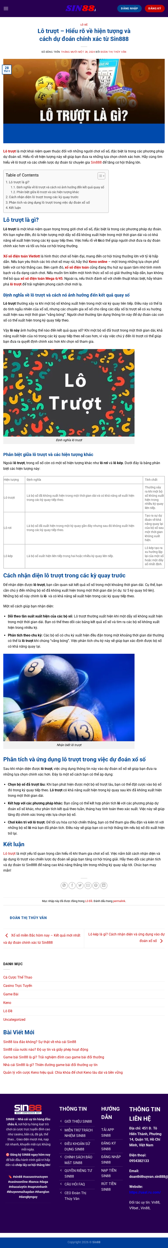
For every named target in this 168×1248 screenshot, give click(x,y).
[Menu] (6, 8)
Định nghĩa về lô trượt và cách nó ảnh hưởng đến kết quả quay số (60, 187)
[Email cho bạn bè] (88, 885)
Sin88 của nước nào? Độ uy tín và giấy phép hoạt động (45, 1049)
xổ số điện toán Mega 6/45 (42, 278)
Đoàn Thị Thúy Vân (113, 52)
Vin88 (145, 1208)
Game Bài (10, 994)
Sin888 (96, 162)
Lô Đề (84, 24)
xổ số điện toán (77, 267)
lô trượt (15, 284)
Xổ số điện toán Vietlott (21, 256)
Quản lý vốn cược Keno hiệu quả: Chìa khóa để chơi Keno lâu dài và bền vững (63, 1072)
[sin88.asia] (84, 8)
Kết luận (15, 208)
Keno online (98, 262)
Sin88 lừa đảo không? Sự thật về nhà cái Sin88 (39, 1042)
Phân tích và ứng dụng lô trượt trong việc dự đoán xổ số (49, 203)
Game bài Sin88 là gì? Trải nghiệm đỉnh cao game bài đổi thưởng (53, 1057)
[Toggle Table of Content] (99, 176)
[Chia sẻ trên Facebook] (72, 885)
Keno (7, 1003)
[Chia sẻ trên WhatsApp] (64, 885)
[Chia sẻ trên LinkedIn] (103, 885)
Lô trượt (9, 853)
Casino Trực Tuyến (17, 986)
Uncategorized (14, 1019)
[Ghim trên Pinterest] (96, 885)
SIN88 (10, 1119)
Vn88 (155, 1202)
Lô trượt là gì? (19, 182)
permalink (119, 901)
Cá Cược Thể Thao (17, 977)
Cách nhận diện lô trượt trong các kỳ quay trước (44, 197)
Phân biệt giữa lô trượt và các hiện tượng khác (48, 192)
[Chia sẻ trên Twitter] (80, 885)
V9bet (133, 1208)
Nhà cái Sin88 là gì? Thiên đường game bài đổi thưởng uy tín (50, 1065)
